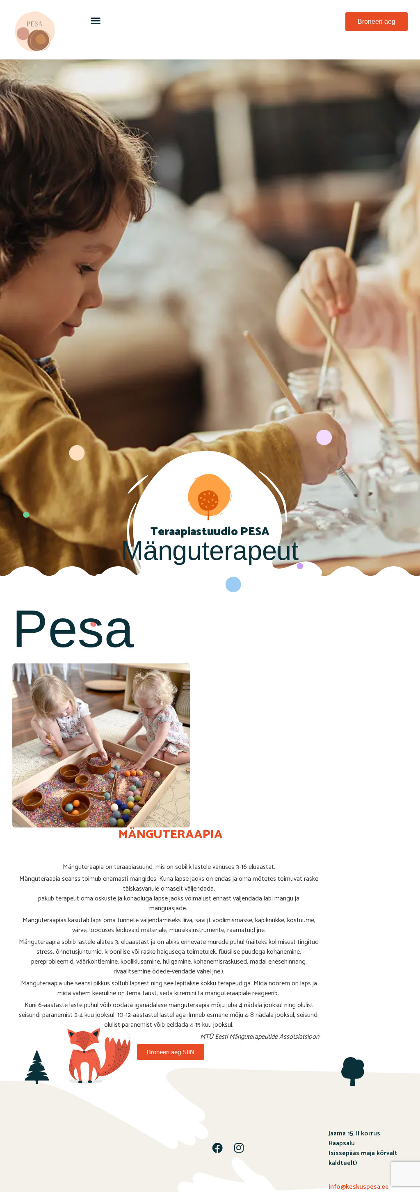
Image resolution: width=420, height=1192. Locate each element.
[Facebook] (217, 1147)
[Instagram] (238, 1147)
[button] (95, 20)
